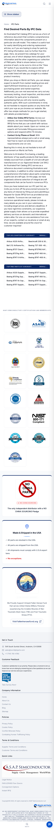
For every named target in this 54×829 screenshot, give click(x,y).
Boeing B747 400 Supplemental (38, 276)
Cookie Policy (7, 727)
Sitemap (5, 711)
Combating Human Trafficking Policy (16, 734)
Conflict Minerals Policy (11, 731)
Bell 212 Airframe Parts (16, 245)
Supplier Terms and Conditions (14, 747)
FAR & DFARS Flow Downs (12, 783)
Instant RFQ (6, 791)
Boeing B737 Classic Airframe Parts (16, 249)
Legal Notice (7, 780)
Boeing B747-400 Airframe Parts (38, 257)
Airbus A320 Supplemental (16, 272)
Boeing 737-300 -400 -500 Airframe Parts (38, 245)
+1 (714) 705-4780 (12, 654)
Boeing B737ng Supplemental (16, 276)
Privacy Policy (7, 724)
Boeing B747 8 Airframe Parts (16, 257)
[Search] (44, 4)
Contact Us (6, 704)
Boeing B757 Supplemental (16, 285)
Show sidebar (13, 14)
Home (6, 24)
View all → (43, 235)
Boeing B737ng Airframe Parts (16, 253)
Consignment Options (10, 787)
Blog (4, 708)
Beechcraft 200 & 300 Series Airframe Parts (38, 241)
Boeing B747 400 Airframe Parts (38, 253)
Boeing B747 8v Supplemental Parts (38, 281)
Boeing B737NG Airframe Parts (38, 249)
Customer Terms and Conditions (14, 750)
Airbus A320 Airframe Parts (16, 241)
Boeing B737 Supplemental (38, 272)
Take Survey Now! (9, 685)
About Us (5, 701)
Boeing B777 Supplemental (38, 285)
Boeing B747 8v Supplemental (16, 281)
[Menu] (49, 4)
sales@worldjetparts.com (15, 650)
